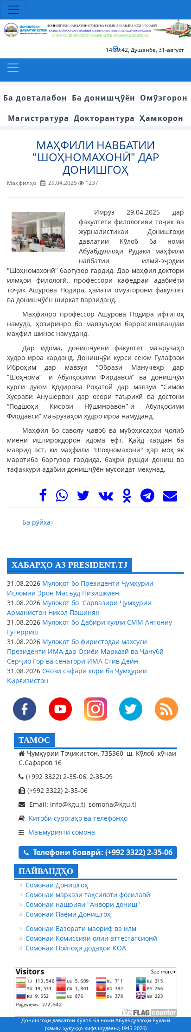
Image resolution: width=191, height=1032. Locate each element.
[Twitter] (82, 498)
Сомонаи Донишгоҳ (56, 884)
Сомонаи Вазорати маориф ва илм (80, 928)
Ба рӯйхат (38, 522)
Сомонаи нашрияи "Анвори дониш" (82, 904)
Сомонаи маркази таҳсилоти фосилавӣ (87, 894)
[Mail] (170, 498)
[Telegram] (147, 498)
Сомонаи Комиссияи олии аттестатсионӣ (91, 938)
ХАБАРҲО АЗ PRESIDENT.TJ (69, 565)
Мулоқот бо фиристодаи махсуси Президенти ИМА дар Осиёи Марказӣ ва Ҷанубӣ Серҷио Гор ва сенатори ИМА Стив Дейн (85, 651)
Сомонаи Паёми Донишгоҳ (68, 914)
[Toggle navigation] (13, 9)
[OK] (127, 498)
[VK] (105, 498)
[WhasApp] (62, 498)
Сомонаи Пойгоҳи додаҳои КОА (75, 947)
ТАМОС (34, 740)
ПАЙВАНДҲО (46, 871)
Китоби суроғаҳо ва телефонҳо (78, 818)
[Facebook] (43, 498)
